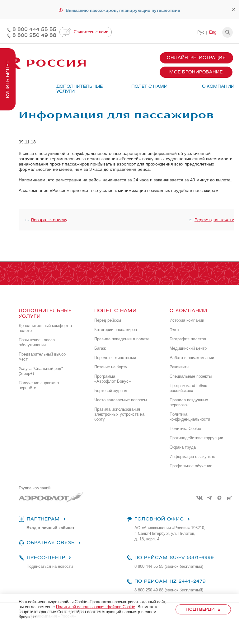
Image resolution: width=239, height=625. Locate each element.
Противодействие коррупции (196, 438)
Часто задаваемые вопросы (120, 400)
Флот (174, 329)
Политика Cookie (185, 428)
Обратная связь (51, 542)
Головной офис (159, 519)
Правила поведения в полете (121, 339)
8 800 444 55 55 (34, 29)
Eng (212, 32)
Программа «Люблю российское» (188, 388)
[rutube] (229, 498)
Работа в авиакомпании (192, 357)
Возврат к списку (49, 219)
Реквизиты (179, 367)
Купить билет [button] (7, 79)
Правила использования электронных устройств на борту (119, 414)
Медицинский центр (188, 348)
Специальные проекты (191, 376)
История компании (187, 320)
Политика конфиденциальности (190, 417)
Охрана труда (183, 447)
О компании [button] (218, 86)
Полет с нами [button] (149, 86)
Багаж (100, 348)
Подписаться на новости (49, 566)
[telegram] (209, 498)
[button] (227, 32)
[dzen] (219, 498)
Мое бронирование (196, 72)
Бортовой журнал (110, 390)
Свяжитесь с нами (91, 32)
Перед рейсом (107, 320)
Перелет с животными (115, 357)
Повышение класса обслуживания (37, 342)
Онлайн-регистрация (196, 57)
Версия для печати (214, 219)
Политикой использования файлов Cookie (95, 606)
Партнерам (43, 519)
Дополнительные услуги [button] (76, 89)
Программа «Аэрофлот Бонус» (112, 379)
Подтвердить (203, 609)
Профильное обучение (191, 466)
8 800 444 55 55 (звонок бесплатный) (168, 566)
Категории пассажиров (115, 329)
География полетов (188, 339)
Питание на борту (110, 367)
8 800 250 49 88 (34, 35)
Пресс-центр (46, 557)
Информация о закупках (192, 456)
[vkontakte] (199, 498)
